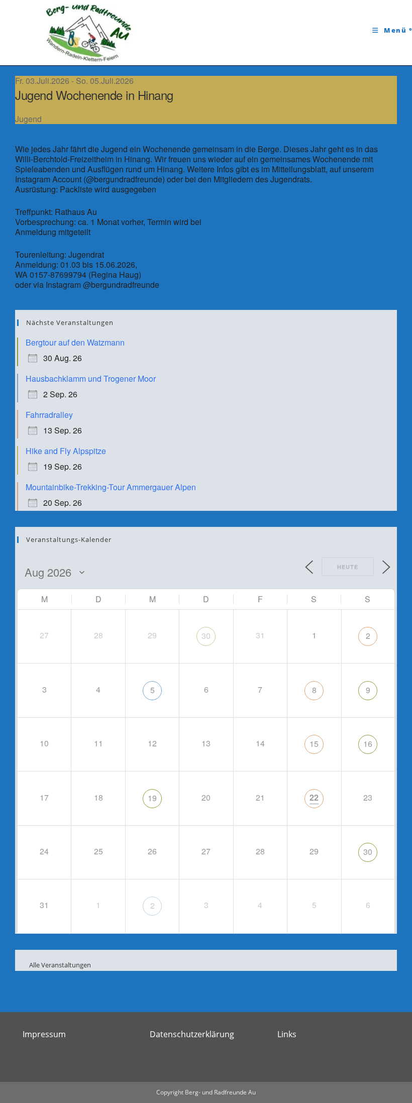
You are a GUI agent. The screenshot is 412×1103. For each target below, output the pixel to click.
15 (314, 743)
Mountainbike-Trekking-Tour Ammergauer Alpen (111, 487)
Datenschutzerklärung (192, 1034)
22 (314, 797)
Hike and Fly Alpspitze (66, 451)
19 (152, 798)
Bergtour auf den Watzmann (75, 342)
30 (206, 635)
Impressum (44, 1034)
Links (286, 1034)
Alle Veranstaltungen (54, 964)
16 (367, 743)
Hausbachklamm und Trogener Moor (91, 378)
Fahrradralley (49, 414)
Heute (347, 567)
